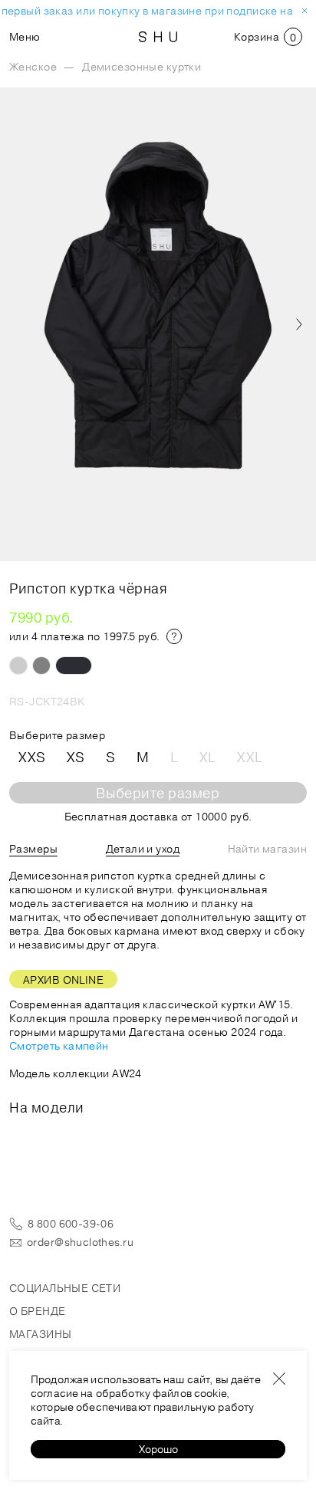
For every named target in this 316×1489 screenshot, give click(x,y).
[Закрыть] (279, 1378)
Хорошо (158, 1449)
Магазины (40, 1334)
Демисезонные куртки (141, 67)
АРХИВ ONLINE (63, 980)
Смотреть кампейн (59, 1046)
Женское (33, 67)
